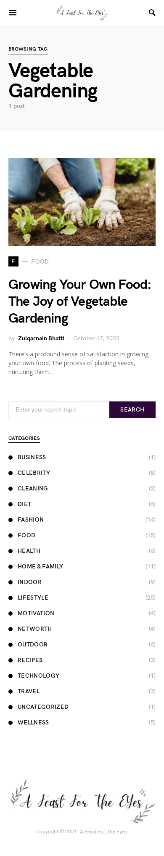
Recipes (30, 660)
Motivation (36, 613)
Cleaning (33, 488)
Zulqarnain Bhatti (41, 338)
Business (32, 457)
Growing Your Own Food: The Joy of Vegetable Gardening (79, 302)
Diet (24, 504)
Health (29, 551)
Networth (35, 629)
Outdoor (33, 644)
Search (132, 409)
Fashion (31, 519)
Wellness (33, 722)
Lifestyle (33, 597)
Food (26, 535)
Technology (39, 675)
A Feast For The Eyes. (104, 832)
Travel (29, 691)
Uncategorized (43, 707)
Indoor (30, 582)
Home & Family (40, 566)
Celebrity (34, 472)
